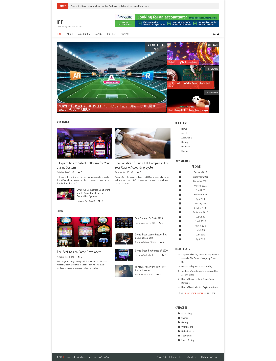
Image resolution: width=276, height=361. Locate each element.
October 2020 (200, 207)
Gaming (98, 33)
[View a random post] (214, 33)
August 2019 (200, 225)
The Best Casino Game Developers (79, 252)
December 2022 (200, 181)
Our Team (111, 33)
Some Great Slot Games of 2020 (151, 250)
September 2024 (200, 176)
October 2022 (200, 185)
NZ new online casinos (193, 292)
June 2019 (200, 234)
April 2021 (200, 199)
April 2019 (200, 239)
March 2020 (200, 221)
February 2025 (200, 172)
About (70, 33)
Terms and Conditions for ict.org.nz (184, 357)
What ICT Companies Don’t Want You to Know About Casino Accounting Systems (93, 193)
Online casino (187, 326)
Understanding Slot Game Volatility (196, 266)
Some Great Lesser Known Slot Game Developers (151, 236)
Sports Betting (187, 340)
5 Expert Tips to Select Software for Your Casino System (83, 165)
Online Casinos (187, 331)
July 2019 (200, 230)
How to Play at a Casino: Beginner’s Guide (199, 287)
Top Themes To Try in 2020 (149, 218)
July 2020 (200, 216)
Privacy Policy (162, 357)
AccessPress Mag (101, 357)
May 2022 (200, 190)
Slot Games (186, 335)
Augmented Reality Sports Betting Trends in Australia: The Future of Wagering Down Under (110, 5)
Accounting (84, 33)
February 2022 (200, 194)
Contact (125, 33)
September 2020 (200, 212)
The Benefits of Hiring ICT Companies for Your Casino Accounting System (141, 165)
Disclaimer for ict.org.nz (210, 357)
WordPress (82, 357)
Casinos (184, 317)
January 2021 (200, 203)
